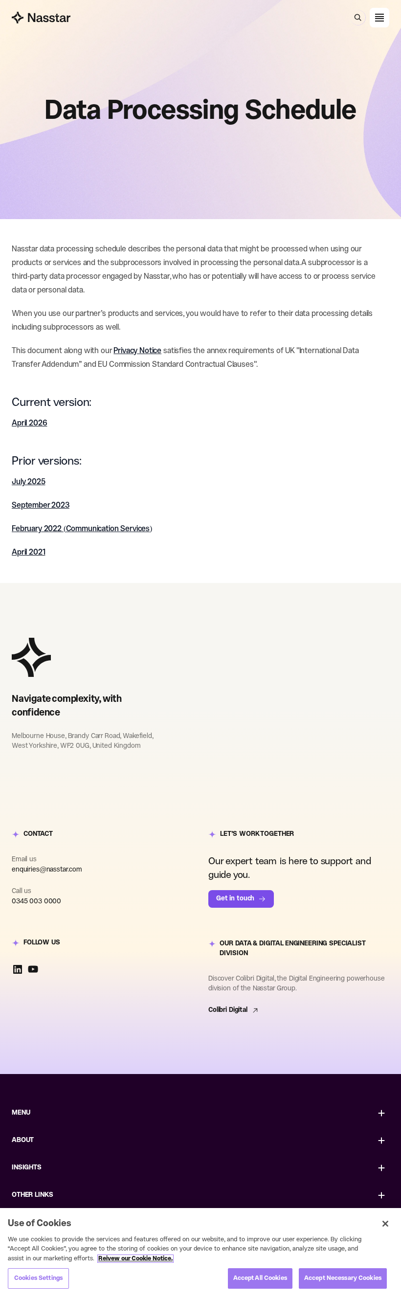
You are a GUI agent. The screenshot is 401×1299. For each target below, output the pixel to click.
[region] (200, 1253)
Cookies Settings (38, 1278)
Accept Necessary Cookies (342, 1278)
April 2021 (28, 552)
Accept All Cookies (260, 1278)
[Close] (385, 1223)
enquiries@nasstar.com (47, 870)
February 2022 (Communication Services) (82, 529)
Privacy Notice (137, 351)
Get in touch (235, 899)
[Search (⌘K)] (358, 17)
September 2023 (40, 505)
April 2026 (29, 423)
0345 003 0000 (36, 901)
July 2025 (28, 482)
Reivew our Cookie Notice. (135, 1258)
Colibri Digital (227, 1010)
